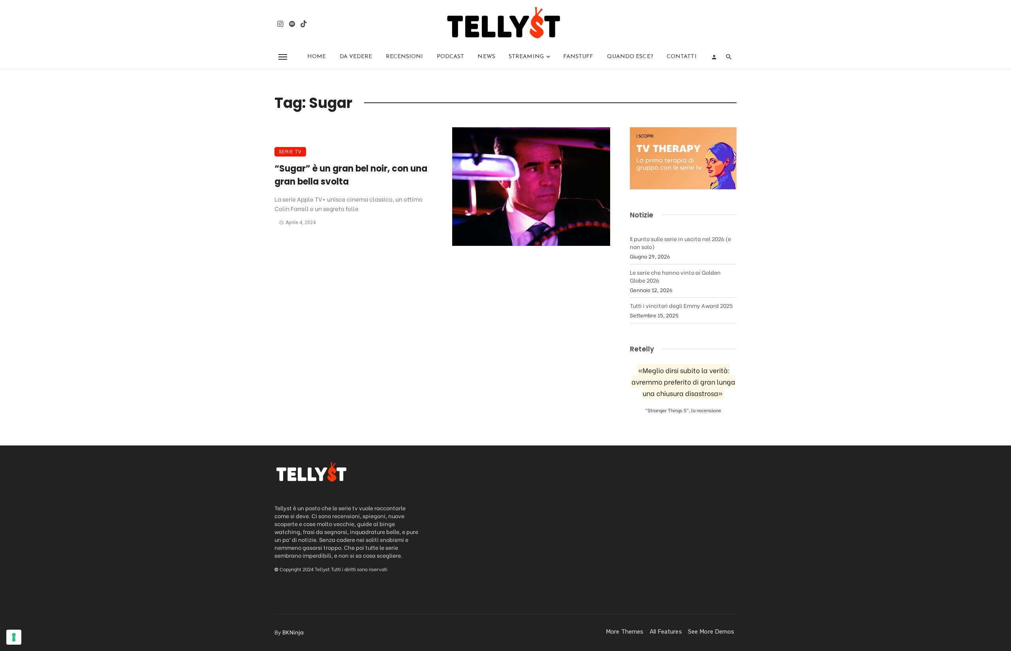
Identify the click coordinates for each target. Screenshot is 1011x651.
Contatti (682, 57)
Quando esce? (630, 57)
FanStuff (578, 57)
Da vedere (356, 57)
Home (316, 57)
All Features (666, 631)
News (486, 57)
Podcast (450, 57)
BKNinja (293, 632)
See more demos (711, 631)
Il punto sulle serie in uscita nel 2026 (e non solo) (680, 242)
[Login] (714, 57)
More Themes (624, 631)
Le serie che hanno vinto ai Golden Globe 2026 (675, 276)
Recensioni (404, 57)
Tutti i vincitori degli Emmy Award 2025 (681, 305)
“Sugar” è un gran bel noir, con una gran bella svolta (350, 175)
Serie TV (290, 152)
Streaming (526, 57)
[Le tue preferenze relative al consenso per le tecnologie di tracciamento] (13, 637)
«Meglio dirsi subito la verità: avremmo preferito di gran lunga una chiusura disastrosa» (683, 381)
